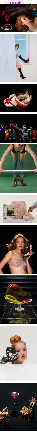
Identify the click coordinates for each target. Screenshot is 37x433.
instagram (18, 9)
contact (18, 25)
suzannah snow (18, 2)
